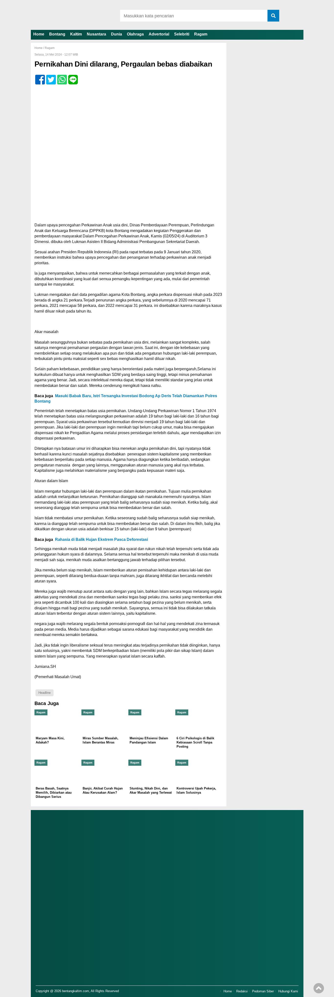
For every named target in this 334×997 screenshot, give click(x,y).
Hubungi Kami (288, 991)
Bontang (57, 34)
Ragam (200, 34)
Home (38, 34)
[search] (273, 16)
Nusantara (96, 34)
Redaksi (242, 991)
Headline (44, 693)
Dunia (116, 34)
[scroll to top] (319, 989)
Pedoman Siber (263, 991)
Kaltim (76, 34)
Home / (39, 48)
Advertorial (159, 34)
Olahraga (135, 34)
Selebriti (181, 34)
